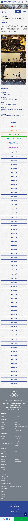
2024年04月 (14, 266)
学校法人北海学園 (14, 504)
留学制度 (18, 443)
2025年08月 (14, 201)
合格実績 (3, 459)
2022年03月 (14, 367)
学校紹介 (3, 419)
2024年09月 (14, 245)
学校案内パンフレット (5, 480)
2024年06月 (14, 257)
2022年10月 (14, 339)
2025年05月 (14, 213)
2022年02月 (14, 371)
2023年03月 (14, 318)
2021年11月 (14, 384)
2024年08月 (14, 249)
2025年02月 (14, 225)
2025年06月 (14, 209)
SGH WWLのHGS (6, 483)
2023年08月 (14, 298)
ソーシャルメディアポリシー (14, 509)
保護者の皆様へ (4, 494)
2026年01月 (14, 180)
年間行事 (3, 451)
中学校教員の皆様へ (5, 474)
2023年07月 (14, 302)
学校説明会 (3, 478)
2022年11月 (14, 335)
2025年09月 (14, 197)
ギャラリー (17, 451)
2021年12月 (14, 379)
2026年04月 (14, 168)
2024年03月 (14, 270)
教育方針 (3, 424)
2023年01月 (14, 327)
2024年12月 (14, 233)
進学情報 (3, 456)
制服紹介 (3, 428)
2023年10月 (14, 290)
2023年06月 (14, 306)
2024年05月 (14, 262)
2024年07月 (14, 253)
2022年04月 (14, 363)
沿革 (16, 422)
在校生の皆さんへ (14, 143)
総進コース (14, 130)
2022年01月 (14, 375)
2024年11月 (14, 237)
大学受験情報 (18, 461)
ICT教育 (17, 445)
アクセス (19, 3)
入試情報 (24, 11)
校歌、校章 (17, 424)
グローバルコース (14, 134)
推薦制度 (17, 459)
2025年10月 (14, 192)
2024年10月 (14, 241)
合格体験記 (3, 461)
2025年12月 (14, 184)
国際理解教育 (18, 436)
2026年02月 (14, 176)
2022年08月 (14, 347)
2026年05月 (14, 164)
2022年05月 (14, 359)
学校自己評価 (18, 430)
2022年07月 (14, 351)
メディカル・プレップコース (8, 443)
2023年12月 (14, 282)
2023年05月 (14, 310)
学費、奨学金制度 (4, 476)
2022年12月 (14, 331)
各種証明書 (22, 3)
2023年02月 (14, 322)
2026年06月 (14, 160)
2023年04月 (14, 314)
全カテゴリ (14, 122)
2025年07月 (14, 205)
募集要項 (3, 467)
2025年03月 (14, 221)
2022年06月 (14, 355)
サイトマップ (14, 511)
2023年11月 (14, 286)
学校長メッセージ (4, 422)
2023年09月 (14, 294)
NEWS (2, 416)
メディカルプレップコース (14, 139)
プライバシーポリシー (14, 506)
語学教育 (18, 438)
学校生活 (3, 448)
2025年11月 (14, 188)
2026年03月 (14, 172)
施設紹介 (3, 426)
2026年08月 (14, 152)
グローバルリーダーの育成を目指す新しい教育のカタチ (12, 486)
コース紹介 (3, 436)
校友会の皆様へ (4, 496)
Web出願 (3, 469)
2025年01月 (14, 229)
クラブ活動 (3, 453)
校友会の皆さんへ (14, 147)
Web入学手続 (4, 471)
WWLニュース (4, 488)
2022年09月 (14, 343)
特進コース (14, 126)
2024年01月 (14, 278)
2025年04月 (14, 217)
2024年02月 (14, 274)
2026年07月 (14, 156)
